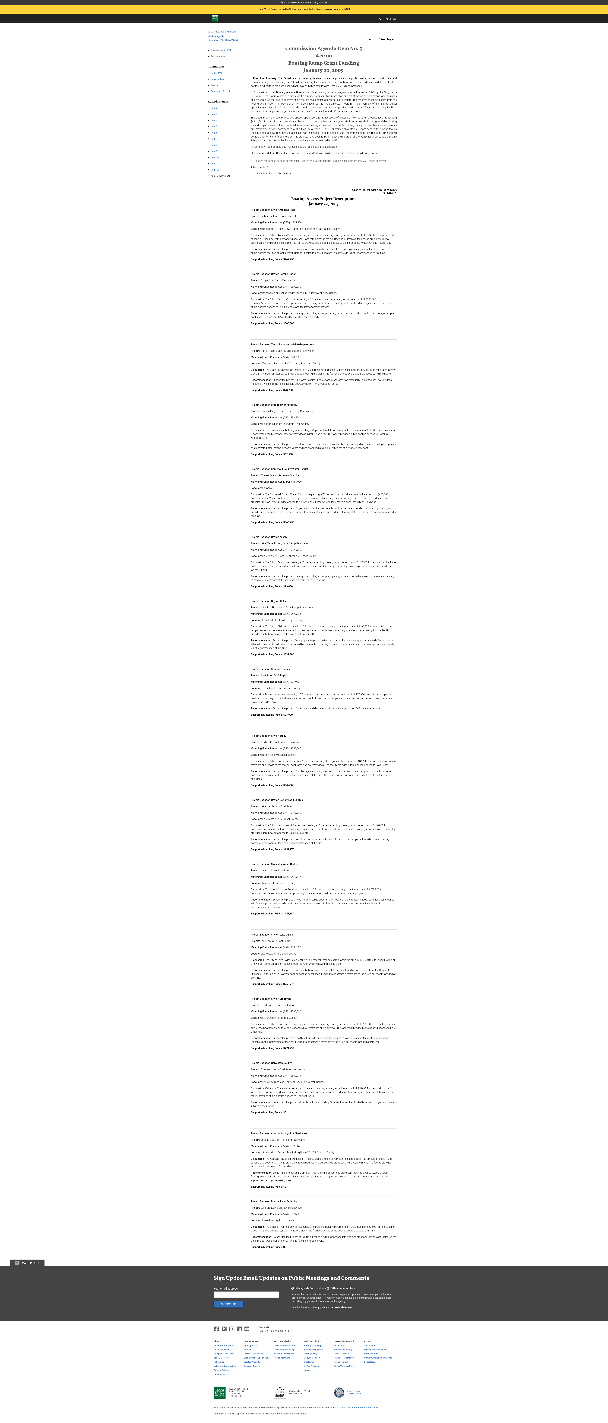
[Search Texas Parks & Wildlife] (381, 19)
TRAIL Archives (341, 1353)
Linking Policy (310, 1353)
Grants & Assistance (253, 1353)
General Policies (221, 1370)
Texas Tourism (341, 1362)
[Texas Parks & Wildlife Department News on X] (224, 1329)
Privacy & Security (312, 1345)
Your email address (226, 1288)
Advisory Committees (284, 1353)
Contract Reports (252, 1366)
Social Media (370, 1345)
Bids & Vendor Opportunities (257, 1358)
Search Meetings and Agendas (223, 40)
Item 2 (214, 107)
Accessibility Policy (313, 1349)
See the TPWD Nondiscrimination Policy (357, 1407)
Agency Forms (251, 1345)
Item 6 (214, 132)
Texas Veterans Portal (344, 1366)
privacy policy (319, 1307)
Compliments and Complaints (378, 1358)
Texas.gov (339, 1345)
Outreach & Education (221, 91)
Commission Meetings (284, 1349)
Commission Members (284, 1345)
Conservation (217, 79)
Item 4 (214, 120)
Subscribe (228, 1304)
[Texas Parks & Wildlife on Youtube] (247, 1329)
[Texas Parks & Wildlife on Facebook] (217, 1329)
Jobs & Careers (221, 1358)
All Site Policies (311, 1366)
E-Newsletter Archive (343, 1288)
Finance (214, 85)
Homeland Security (343, 1349)
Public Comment (282, 1358)
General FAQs (220, 1374)
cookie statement (342, 1307)
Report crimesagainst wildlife (354, 1392)
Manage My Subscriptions (310, 1288)
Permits (247, 1349)
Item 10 (215, 157)
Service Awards (219, 56)
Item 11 (215, 163)
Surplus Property (252, 1362)
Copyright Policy (312, 1358)
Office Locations (221, 1349)
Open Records (371, 1353)
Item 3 (214, 114)
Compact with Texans (224, 1353)
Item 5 (214, 126)
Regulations (216, 72)
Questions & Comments (375, 1349)
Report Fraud (370, 1362)
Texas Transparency (343, 1358)
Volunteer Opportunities (225, 1366)
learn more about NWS (337, 9)
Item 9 (214, 151)
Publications (219, 1362)
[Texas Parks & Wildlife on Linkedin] (240, 1329)
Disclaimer (309, 1362)
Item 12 (215, 169)
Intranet (307, 1370)
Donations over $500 (221, 50)
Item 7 (214, 138)
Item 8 (214, 145)
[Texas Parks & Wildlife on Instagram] (232, 1329)
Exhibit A (262, 173)
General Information (223, 1345)
